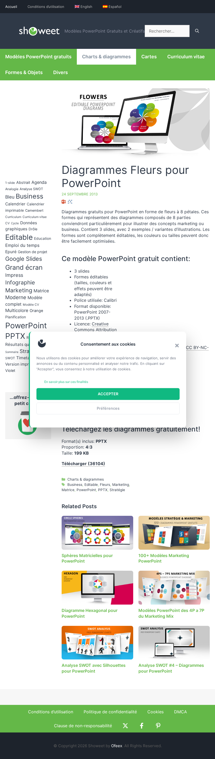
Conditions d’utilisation (46, 6)
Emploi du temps (22, 245)
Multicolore (16, 310)
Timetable (26, 357)
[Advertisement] (166, 305)
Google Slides (23, 258)
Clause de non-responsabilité (83, 725)
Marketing (120, 484)
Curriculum (13, 217)
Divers (60, 72)
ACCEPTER (108, 394)
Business (74, 484)
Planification (15, 317)
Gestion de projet (32, 251)
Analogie (11, 189)
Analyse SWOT (31, 189)
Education (42, 238)
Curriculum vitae (186, 56)
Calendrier (15, 203)
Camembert (34, 210)
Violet (10, 370)
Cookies (155, 711)
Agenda (39, 182)
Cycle (15, 223)
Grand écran (23, 267)
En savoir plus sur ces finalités (66, 382)
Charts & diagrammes (106, 56)
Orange (36, 310)
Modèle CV (31, 304)
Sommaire (11, 352)
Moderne (15, 297)
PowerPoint (86, 490)
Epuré (11, 251)
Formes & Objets (24, 72)
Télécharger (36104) (83, 463)
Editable (91, 484)
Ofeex (116, 745)
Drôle (33, 229)
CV (7, 223)
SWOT (10, 358)
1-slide (10, 183)
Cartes (149, 56)
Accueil (11, 6)
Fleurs (105, 484)
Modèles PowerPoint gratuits (38, 56)
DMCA (180, 711)
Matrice (68, 490)
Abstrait (23, 182)
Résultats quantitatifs (26, 344)
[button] (177, 345)
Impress (14, 275)
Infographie (20, 282)
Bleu (9, 197)
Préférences (108, 408)
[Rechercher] (197, 31)
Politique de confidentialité (110, 711)
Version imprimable (23, 364)
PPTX (103, 490)
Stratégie (117, 490)
